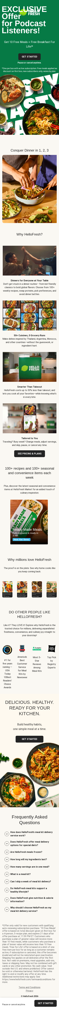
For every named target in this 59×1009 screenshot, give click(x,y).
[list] (29, 522)
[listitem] (29, 268)
